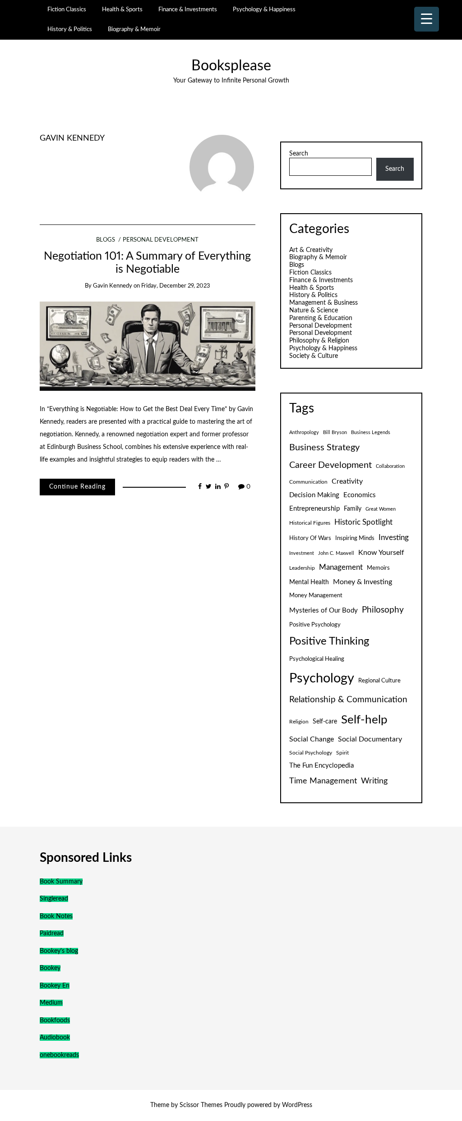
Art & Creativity (311, 250)
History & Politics (69, 29)
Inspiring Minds (354, 538)
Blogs (105, 240)
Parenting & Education (320, 318)
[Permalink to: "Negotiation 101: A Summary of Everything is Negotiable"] (147, 346)
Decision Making (314, 495)
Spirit (342, 752)
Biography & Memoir (134, 29)
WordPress (297, 1105)
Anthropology (304, 432)
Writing (374, 781)
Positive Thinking (329, 641)
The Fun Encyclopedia (321, 765)
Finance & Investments (187, 9)
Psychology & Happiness (264, 9)
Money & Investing (362, 582)
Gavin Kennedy (72, 138)
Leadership (302, 568)
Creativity (347, 481)
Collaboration (390, 466)
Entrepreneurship (314, 508)
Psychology (321, 678)
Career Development (330, 465)
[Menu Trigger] (426, 19)
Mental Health (309, 582)
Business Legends (370, 432)
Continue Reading (77, 487)
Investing (394, 537)
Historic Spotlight (363, 522)
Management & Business (323, 303)
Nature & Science (313, 310)
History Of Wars (310, 538)
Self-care (325, 721)
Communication (308, 482)
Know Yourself (381, 552)
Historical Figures (309, 523)
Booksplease (231, 66)
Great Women (380, 509)
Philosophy (383, 610)
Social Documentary (370, 739)
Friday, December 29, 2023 (175, 286)
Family (352, 509)
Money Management (315, 595)
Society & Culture (313, 356)
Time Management (323, 781)
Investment (301, 553)
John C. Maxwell (336, 553)
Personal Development (161, 240)
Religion (299, 721)
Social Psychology (310, 752)
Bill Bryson (335, 432)
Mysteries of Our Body (323, 610)
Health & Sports (122, 9)
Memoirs (378, 568)
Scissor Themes (201, 1105)
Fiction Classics (66, 9)
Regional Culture (379, 680)
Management (341, 567)
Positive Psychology (315, 625)
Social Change (311, 739)
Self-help (364, 720)
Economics (359, 495)
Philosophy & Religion (319, 341)
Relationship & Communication (348, 699)
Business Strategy (324, 447)
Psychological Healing (316, 659)
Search (298, 154)
